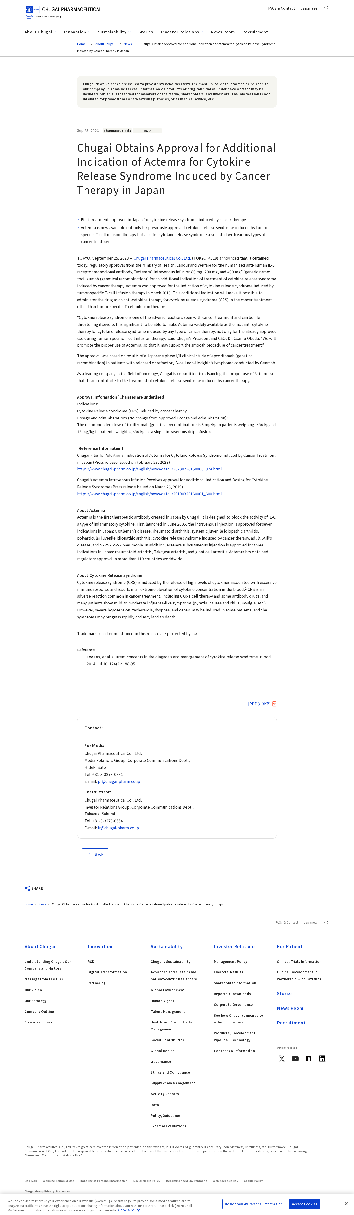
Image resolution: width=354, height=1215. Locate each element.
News (128, 43)
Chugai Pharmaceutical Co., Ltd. (162, 258)
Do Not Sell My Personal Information (254, 1204)
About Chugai (105, 43)
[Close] (346, 1203)
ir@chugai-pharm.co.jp (118, 827)
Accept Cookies (304, 1204)
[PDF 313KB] (259, 704)
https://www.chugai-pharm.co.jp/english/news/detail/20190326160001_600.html (149, 493)
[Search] (326, 9)
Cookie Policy (129, 1210)
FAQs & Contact (281, 8)
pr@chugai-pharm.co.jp (119, 781)
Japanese (309, 8)
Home (81, 43)
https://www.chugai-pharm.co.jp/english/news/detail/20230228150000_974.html (149, 469)
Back (99, 854)
